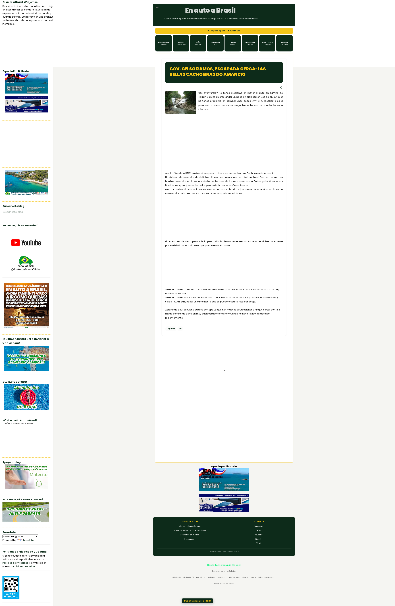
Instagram (258, 526)
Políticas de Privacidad (15, 562)
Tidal (258, 543)
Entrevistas (189, 539)
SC (180, 328)
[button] (163, 43)
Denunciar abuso (224, 583)
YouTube (258, 535)
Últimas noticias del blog (189, 526)
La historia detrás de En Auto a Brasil (189, 530)
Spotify (258, 539)
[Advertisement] (188, 146)
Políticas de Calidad (24, 566)
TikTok (259, 530)
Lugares (171, 328)
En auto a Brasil (210, 10)
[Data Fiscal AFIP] (10, 598)
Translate (28, 540)
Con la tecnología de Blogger (224, 565)
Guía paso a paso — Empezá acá (224, 31)
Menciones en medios (189, 535)
